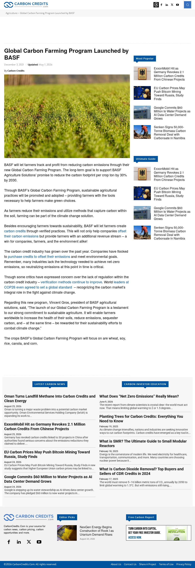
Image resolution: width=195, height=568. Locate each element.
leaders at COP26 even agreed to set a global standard (66, 284)
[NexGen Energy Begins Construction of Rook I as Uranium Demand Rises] (67, 533)
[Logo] (26, 5)
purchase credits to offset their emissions (39, 256)
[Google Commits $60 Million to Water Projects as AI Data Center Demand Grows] (142, 112)
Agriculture (12, 13)
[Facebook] (9, 542)
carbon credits (15, 230)
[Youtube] (177, 4)
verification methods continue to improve (71, 281)
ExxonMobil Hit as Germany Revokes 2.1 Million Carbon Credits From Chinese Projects (169, 73)
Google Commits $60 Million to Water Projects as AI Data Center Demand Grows (172, 113)
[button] (187, 4)
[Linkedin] (19, 542)
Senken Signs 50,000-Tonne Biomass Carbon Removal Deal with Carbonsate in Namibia (170, 132)
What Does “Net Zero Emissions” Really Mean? (139, 396)
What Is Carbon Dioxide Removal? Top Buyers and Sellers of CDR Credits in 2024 (141, 471)
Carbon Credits (15, 70)
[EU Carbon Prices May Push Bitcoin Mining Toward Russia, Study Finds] (142, 93)
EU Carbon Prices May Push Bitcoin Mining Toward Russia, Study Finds (169, 93)
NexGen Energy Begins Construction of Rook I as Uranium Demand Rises (97, 530)
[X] (172, 4)
